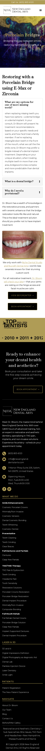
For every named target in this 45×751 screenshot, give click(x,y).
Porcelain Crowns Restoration (15, 592)
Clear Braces (8, 546)
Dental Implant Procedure (14, 600)
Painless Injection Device (13, 666)
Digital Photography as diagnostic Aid (19, 657)
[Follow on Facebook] (4, 489)
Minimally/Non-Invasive (13, 511)
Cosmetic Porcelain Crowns (15, 507)
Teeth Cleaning (9, 538)
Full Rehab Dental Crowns (14, 618)
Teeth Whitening (10, 525)
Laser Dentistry (9, 670)
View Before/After (22, 295)
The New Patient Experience (15, 692)
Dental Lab (7, 662)
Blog (4, 714)
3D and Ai (6, 648)
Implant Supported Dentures (15, 631)
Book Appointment (22, 306)
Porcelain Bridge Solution (14, 622)
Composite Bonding (11, 609)
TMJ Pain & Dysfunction (13, 570)
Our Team (6, 710)
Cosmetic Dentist (10, 529)
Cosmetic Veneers (10, 516)
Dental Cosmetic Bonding (14, 520)
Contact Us (7, 718)
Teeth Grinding (9, 542)
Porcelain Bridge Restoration (15, 596)
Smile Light (7, 675)
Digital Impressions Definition (15, 653)
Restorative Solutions (12, 587)
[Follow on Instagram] (9, 489)
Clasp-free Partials (10, 559)
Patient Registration (11, 688)
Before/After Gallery (11, 723)
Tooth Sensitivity (9, 583)
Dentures (6, 555)
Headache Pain (9, 579)
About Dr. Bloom (10, 705)
